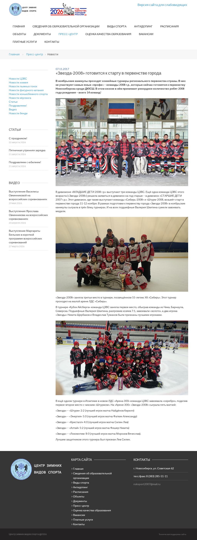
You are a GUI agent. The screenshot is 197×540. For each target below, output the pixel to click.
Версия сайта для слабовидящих (162, 5)
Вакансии (146, 34)
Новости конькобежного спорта (28, 94)
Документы (42, 34)
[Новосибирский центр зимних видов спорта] (28, 9)
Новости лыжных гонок (23, 86)
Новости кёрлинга (20, 97)
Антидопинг (143, 26)
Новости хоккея (18, 82)
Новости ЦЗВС (18, 78)
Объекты (19, 34)
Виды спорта (116, 26)
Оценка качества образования (108, 34)
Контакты (51, 41)
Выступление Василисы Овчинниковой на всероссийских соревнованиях (28, 195)
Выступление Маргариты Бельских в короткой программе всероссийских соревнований (25, 236)
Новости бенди (18, 113)
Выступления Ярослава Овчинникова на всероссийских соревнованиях (28, 214)
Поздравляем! (18, 105)
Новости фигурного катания (26, 90)
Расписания (169, 26)
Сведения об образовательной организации (66, 26)
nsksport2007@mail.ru (147, 484)
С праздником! (18, 138)
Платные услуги (25, 41)
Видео (13, 109)
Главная (19, 26)
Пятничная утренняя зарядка (27, 150)
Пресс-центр (68, 34)
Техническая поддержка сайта (172, 534)
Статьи (13, 101)
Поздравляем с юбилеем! (25, 162)
